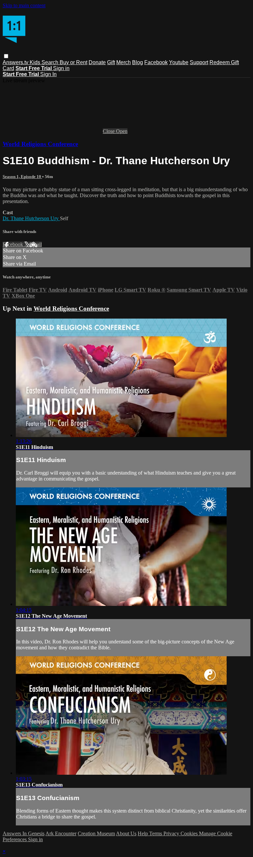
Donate (97, 62)
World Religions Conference (40, 144)
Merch (123, 62)
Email (36, 244)
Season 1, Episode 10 (22, 176)
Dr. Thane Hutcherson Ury (31, 218)
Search (51, 62)
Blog (137, 62)
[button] (6, 56)
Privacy (172, 833)
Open (121, 131)
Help (143, 833)
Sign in (61, 68)
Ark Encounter (60, 833)
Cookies (190, 833)
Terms (156, 833)
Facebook (156, 62)
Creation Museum (96, 833)
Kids (36, 62)
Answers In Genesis (23, 833)
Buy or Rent (73, 62)
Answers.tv (16, 62)
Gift (111, 62)
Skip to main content (24, 5)
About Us (126, 833)
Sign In (48, 74)
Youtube (178, 62)
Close (109, 131)
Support (199, 62)
